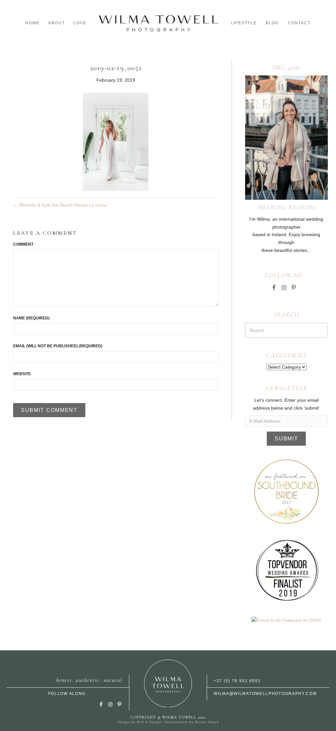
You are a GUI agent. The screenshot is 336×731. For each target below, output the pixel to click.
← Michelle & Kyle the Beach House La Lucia (60, 205)
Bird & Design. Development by (166, 722)
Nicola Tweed (207, 722)
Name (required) (31, 318)
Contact (299, 23)
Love (80, 23)
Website (22, 374)
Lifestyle (244, 23)
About (56, 23)
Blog (272, 23)
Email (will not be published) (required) (57, 346)
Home (32, 23)
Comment (23, 244)
